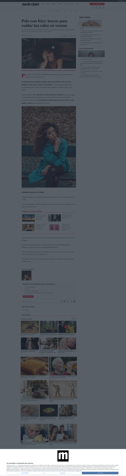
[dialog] (63, 462)
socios (16, 465)
